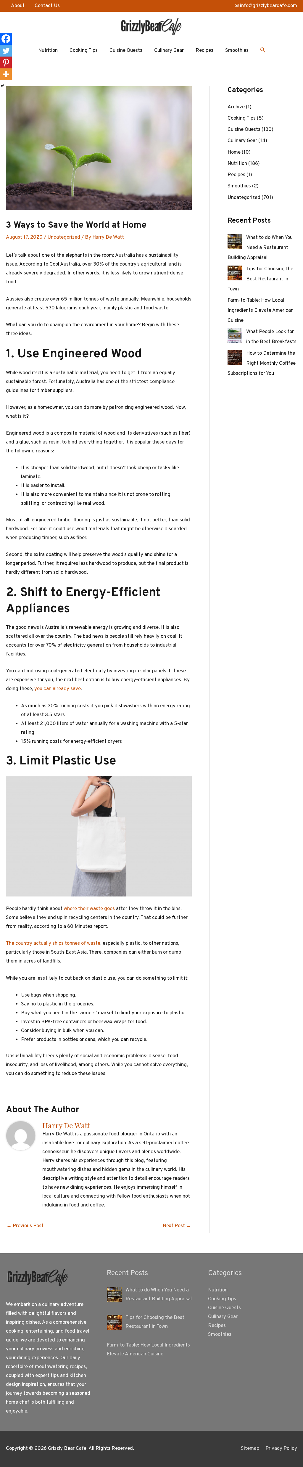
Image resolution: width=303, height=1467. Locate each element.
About (18, 6)
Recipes (204, 50)
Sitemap (250, 1448)
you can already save (57, 689)
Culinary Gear (169, 50)
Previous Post (25, 1226)
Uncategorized (63, 237)
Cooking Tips (84, 50)
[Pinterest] (6, 62)
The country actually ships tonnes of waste (53, 943)
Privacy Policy (281, 1448)
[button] (263, 51)
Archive (236, 107)
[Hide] (2, 85)
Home (234, 152)
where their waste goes (89, 909)
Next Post (177, 1226)
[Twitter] (6, 51)
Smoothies (237, 50)
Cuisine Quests (125, 50)
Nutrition (48, 50)
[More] (6, 74)
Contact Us (47, 6)
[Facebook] (6, 39)
